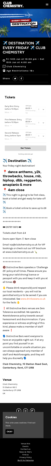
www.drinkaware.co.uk (33, 298)
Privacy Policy (25, 457)
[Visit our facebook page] (21, 78)
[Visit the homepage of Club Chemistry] (13, 4)
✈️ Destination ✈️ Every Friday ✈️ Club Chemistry (24, 47)
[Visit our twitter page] (15, 78)
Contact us (25, 449)
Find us (25, 455)
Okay (10, 431)
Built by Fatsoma (26, 460)
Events (25, 446)
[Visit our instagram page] (25, 411)
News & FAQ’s (25, 452)
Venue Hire (25, 444)
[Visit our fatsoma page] (32, 411)
